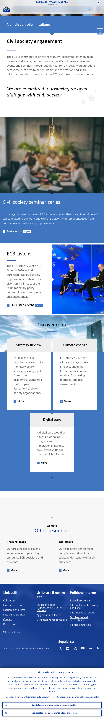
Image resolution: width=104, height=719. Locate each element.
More (20, 401)
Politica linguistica (80, 625)
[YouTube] (83, 648)
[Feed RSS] (98, 648)
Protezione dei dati (80, 600)
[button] (98, 3)
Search (89, 8)
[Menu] (98, 9)
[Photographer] (101, 192)
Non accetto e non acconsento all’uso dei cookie (54, 713)
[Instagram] (75, 648)
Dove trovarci (10, 624)
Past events (14, 231)
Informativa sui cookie (82, 613)
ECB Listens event (22, 305)
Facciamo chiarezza (14, 610)
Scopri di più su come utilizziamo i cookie (78, 697)
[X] (60, 648)
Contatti (7, 619)
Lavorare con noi (12, 605)
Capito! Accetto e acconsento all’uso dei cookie (54, 705)
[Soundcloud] (90, 648)
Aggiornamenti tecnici (49, 615)
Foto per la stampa (14, 615)
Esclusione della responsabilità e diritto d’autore (50, 608)
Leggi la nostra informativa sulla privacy (29, 697)
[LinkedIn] (67, 648)
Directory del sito (12, 632)
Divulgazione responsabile (52, 620)
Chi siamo (9, 600)
